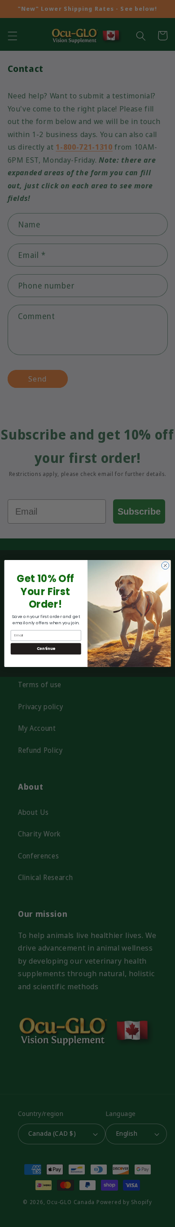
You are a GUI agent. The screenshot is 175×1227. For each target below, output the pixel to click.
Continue (46, 648)
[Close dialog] (165, 565)
